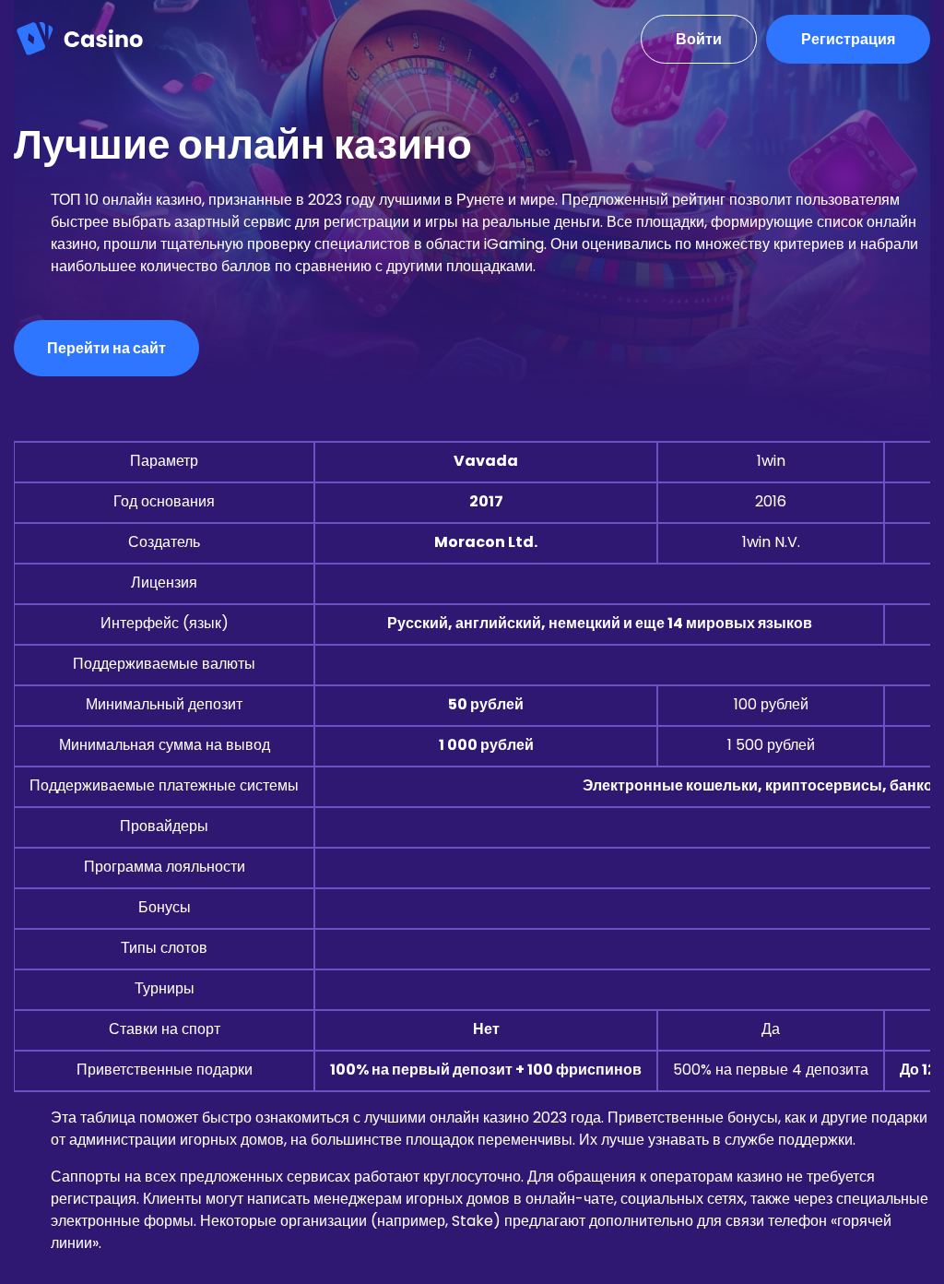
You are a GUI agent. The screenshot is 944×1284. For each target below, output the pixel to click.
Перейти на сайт (106, 348)
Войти (699, 39)
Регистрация (848, 39)
